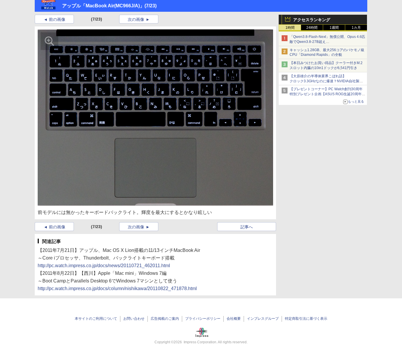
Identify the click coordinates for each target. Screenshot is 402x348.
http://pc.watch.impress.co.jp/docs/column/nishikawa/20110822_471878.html (117, 288)
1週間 (334, 28)
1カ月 (356, 28)
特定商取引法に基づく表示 (306, 319)
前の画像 (57, 19)
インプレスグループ (263, 319)
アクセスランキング (311, 19)
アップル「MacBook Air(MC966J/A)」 (103, 5)
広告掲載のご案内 (165, 319)
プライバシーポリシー (202, 319)
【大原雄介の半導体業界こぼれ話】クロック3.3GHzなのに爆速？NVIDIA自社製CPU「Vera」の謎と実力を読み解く (324, 81)
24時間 (312, 28)
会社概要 (234, 319)
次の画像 (136, 19)
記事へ (246, 227)
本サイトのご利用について (96, 319)
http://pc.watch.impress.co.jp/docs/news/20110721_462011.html (104, 265)
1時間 (290, 28)
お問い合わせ (133, 319)
